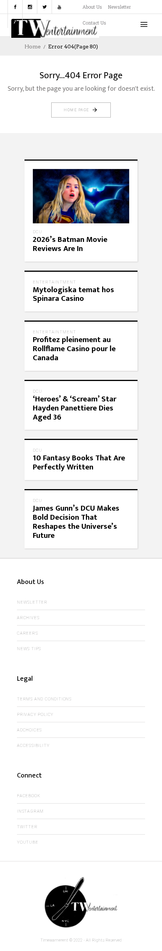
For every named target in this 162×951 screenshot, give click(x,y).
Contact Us (94, 23)
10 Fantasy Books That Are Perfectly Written (79, 462)
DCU (37, 231)
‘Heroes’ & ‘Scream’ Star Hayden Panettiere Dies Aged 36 (74, 408)
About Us (92, 7)
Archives (28, 617)
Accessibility (33, 745)
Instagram (30, 811)
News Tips (29, 648)
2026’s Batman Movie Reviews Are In (70, 244)
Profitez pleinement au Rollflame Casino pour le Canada (74, 348)
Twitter (27, 826)
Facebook (28, 795)
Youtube (27, 842)
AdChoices (29, 730)
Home (32, 46)
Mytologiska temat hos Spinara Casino (73, 294)
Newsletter (119, 7)
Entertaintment (54, 282)
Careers (27, 633)
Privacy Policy (35, 714)
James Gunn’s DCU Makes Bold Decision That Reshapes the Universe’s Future (76, 522)
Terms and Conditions (44, 699)
